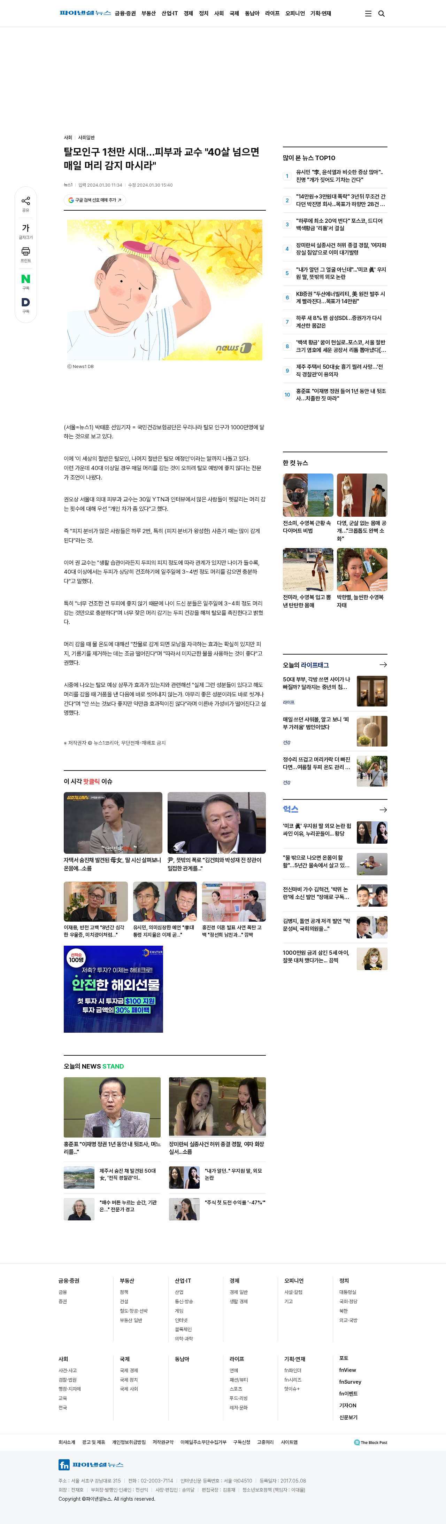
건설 (124, 1301)
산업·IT (170, 13)
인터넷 (181, 1320)
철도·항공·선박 (134, 1311)
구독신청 (241, 1442)
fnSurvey (350, 1382)
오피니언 (295, 13)
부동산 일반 (131, 1320)
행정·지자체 (70, 1389)
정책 (124, 1292)
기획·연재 (320, 13)
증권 (63, 1301)
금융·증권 (125, 13)
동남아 (252, 13)
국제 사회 (129, 1389)
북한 (343, 1311)
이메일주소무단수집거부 (203, 1442)
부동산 (148, 13)
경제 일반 (239, 1292)
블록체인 (183, 1329)
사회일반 (86, 137)
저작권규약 (163, 1442)
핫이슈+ (292, 1389)
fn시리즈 (292, 1380)
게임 (179, 1311)
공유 (25, 210)
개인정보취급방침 (129, 1442)
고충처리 (265, 1442)
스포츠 (236, 1389)
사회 (219, 13)
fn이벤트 (348, 1394)
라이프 (272, 13)
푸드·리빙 (239, 1398)
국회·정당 (348, 1301)
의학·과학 (184, 1339)
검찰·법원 (68, 1380)
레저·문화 (239, 1407)
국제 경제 (129, 1370)
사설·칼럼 (293, 1292)
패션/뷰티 (239, 1380)
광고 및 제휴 (93, 1442)
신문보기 (348, 1417)
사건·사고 (68, 1370)
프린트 (26, 260)
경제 (188, 13)
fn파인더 (292, 1370)
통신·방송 (184, 1301)
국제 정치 (129, 1380)
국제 (234, 13)
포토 (343, 1358)
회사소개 (67, 1442)
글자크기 (26, 237)
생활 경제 (239, 1301)
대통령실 (347, 1292)
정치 (204, 13)
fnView (347, 1370)
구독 (25, 288)
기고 (288, 1301)
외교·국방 (348, 1320)
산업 (179, 1292)
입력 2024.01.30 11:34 (100, 185)
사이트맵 (289, 1442)
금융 (63, 1292)
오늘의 (306, 665)
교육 (63, 1398)
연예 (234, 1370)
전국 (63, 1407)
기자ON (347, 1405)
